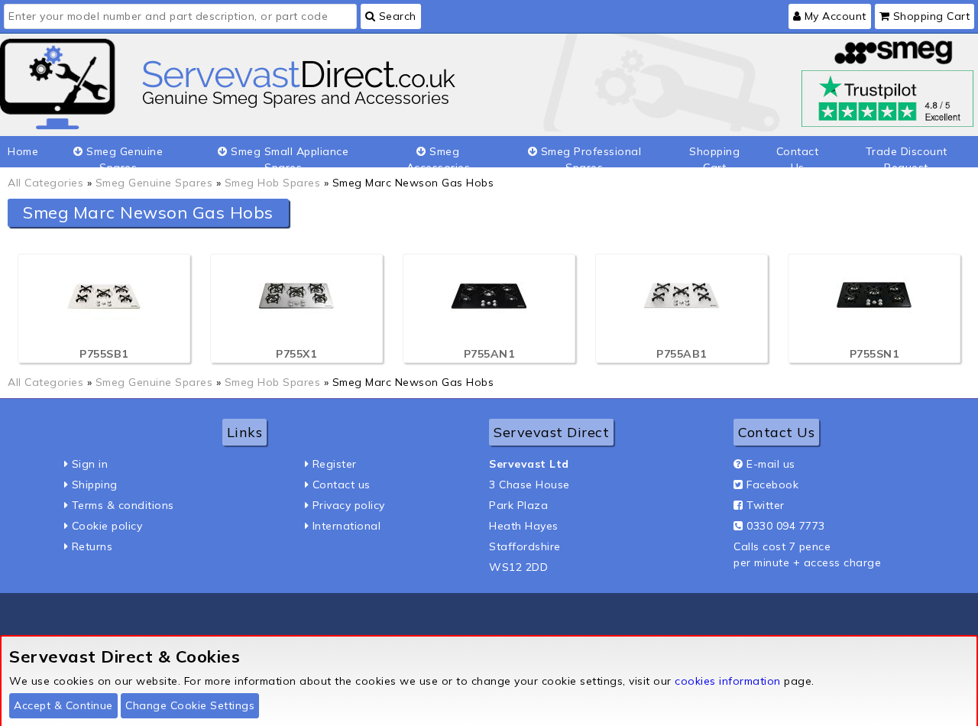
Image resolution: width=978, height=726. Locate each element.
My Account (833, 16)
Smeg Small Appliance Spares (288, 155)
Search (395, 16)
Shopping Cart (929, 16)
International (347, 526)
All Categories (45, 183)
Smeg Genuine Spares (123, 155)
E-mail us (770, 464)
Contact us (342, 484)
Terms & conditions (123, 505)
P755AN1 (489, 354)
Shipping (95, 484)
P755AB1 (681, 354)
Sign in (90, 464)
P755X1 (296, 354)
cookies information (728, 681)
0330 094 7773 (785, 526)
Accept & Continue (63, 705)
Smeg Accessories (438, 155)
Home (23, 151)
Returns (92, 546)
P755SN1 (874, 354)
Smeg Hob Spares (273, 183)
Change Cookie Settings (189, 705)
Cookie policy (107, 526)
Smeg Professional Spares (589, 155)
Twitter (765, 505)
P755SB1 (103, 354)
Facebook (772, 484)
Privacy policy (349, 505)
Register (335, 464)
